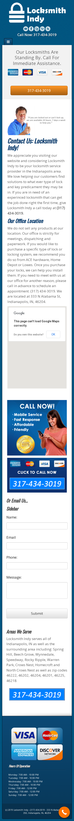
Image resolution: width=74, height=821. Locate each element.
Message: (14, 577)
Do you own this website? (29, 334)
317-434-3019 (39, 90)
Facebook (31, 28)
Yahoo (42, 28)
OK (53, 334)
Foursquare (36, 28)
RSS (47, 28)
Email (25, 28)
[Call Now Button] (64, 812)
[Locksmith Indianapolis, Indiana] (37, 12)
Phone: (11, 557)
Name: (11, 517)
